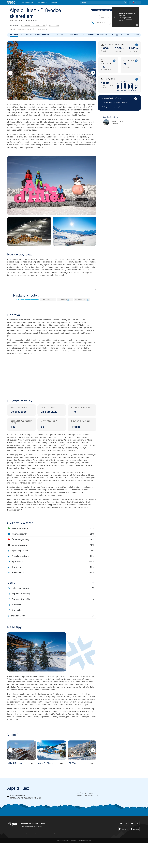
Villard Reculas (24, 29)
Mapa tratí (74, 35)
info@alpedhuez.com (87, 795)
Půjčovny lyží (137, 35)
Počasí (29, 35)
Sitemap (45, 833)
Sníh (22, 35)
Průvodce (14, 35)
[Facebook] (137, 823)
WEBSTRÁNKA (104, 17)
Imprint (10, 833)
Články (54, 2)
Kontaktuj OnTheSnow (29, 824)
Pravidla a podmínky (35, 833)
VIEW (31, 763)
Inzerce (44, 824)
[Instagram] (132, 823)
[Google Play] (124, 829)
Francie (124, 102)
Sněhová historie (88, 35)
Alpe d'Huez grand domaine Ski (33, 25)
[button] (52, 379)
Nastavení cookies (70, 833)
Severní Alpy (54, 25)
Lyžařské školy (81, 300)
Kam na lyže (42, 2)
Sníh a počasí (27, 2)
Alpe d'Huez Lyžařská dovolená (26, 300)
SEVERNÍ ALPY (17, 20)
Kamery (37, 35)
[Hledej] (125, 2)
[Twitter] (126, 823)
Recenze (64, 35)
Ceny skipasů (102, 35)
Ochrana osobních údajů (21, 833)
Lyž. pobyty (124, 35)
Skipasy (112, 35)
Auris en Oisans (41, 29)
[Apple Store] (135, 829)
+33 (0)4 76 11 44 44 (102, 22)
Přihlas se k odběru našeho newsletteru (31, 826)
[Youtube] (121, 823)
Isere (125, 107)
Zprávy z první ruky (50, 35)
